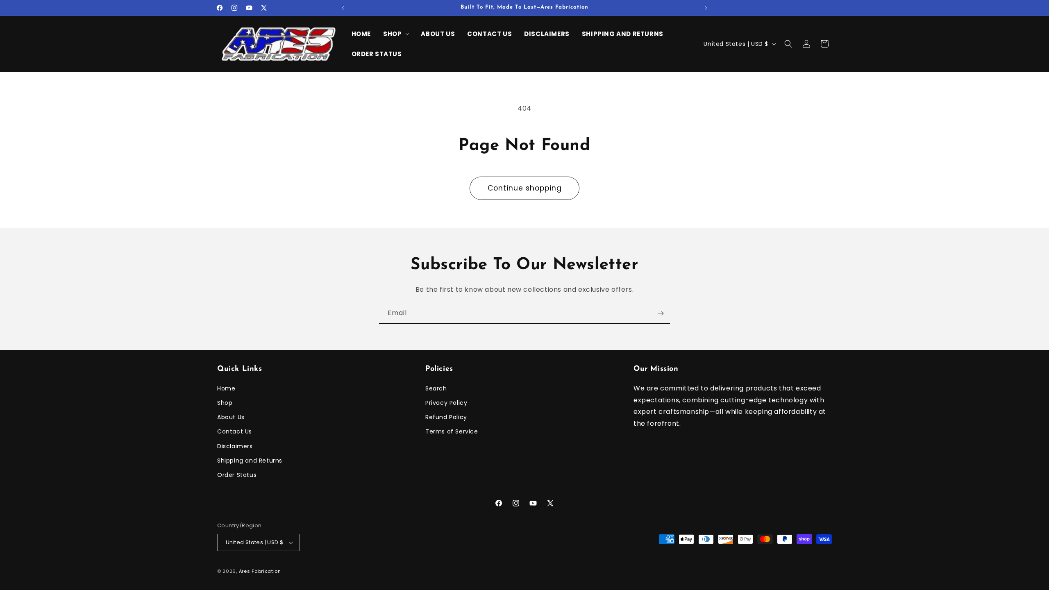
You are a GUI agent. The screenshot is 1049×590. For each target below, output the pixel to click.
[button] (396, 34)
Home (226, 388)
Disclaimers (235, 446)
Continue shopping (525, 188)
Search (436, 388)
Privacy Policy (446, 403)
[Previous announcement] (343, 8)
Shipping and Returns (249, 460)
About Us (231, 417)
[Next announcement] (706, 8)
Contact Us (234, 431)
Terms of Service (451, 431)
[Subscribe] (661, 313)
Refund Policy (446, 417)
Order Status (237, 475)
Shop (224, 403)
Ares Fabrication (260, 571)
